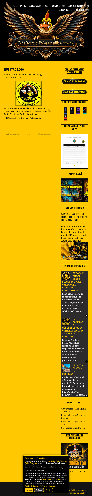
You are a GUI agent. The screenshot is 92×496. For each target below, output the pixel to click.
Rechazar (39, 490)
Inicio (28, 134)
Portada (14, 5)
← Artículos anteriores (12, 134)
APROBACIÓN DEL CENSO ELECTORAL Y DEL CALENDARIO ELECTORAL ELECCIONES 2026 (73, 282)
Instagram (36, 118)
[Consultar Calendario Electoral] (74, 92)
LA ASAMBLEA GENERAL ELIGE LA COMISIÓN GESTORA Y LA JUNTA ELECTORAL (72, 328)
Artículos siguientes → (45, 134)
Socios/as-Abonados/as (39, 5)
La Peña (23, 5)
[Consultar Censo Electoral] (74, 81)
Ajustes (48, 490)
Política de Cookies (78, 493)
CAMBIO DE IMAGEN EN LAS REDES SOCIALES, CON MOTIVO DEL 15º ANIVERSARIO (74, 217)
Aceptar (29, 490)
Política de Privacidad (47, 486)
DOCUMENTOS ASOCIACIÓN (78, 5)
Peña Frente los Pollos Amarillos (71, 490)
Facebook (12, 118)
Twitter (24, 118)
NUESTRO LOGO (14, 69)
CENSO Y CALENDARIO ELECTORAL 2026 (74, 9)
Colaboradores (58, 5)
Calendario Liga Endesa (73, 428)
